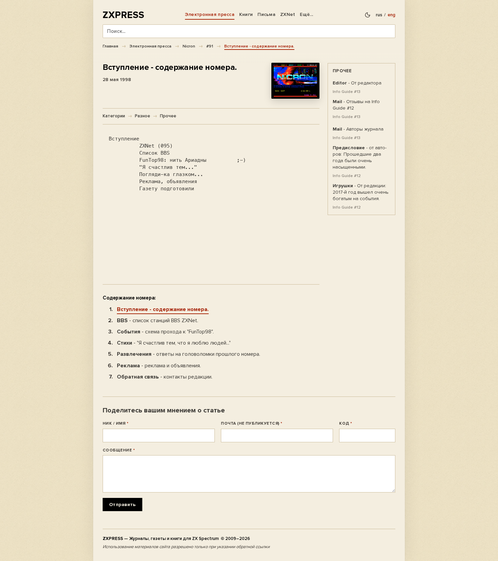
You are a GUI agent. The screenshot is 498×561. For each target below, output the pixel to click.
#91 (209, 46)
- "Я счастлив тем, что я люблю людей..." (174, 343)
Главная (110, 46)
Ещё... (306, 14)
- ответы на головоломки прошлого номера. (188, 354)
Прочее (168, 116)
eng (391, 15)
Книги (246, 14)
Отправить (122, 504)
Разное (142, 116)
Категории (114, 116)
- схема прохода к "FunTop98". (165, 331)
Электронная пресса (209, 14)
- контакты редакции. (164, 376)
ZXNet (287, 14)
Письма (266, 14)
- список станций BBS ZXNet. (157, 320)
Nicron (189, 46)
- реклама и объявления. (159, 365)
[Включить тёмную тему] (367, 15)
